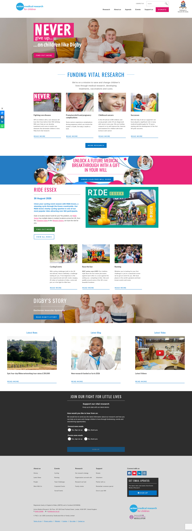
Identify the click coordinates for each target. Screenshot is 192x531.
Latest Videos (141, 373)
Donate (162, 9)
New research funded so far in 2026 (85, 373)
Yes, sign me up (77, 439)
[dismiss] (2, 108)
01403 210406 (39, 511)
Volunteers (99, 477)
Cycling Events (56, 267)
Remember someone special (104, 486)
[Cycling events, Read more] (63, 253)
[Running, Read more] (128, 253)
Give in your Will (101, 490)
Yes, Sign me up (77, 430)
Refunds (57, 521)
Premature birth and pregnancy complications (78, 116)
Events (138, 9)
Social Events (58, 490)
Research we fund (80, 482)
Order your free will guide (96, 179)
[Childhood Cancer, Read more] (112, 102)
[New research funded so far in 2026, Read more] (96, 353)
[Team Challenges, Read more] (96, 253)
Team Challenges (59, 482)
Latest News (37, 477)
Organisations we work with (83, 477)
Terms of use (38, 521)
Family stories (79, 486)
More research (96, 145)
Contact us (140, 3)
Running (118, 267)
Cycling (56, 473)
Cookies (64, 521)
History (36, 473)
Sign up (143, 493)
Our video (73, 521)
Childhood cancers (106, 115)
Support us (149, 9)
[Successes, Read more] (144, 102)
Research (106, 9)
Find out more (44, 55)
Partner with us (100, 482)
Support (99, 468)
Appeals (128, 9)
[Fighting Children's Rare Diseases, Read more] (47, 102)
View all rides (44, 237)
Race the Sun (87, 267)
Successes (135, 115)
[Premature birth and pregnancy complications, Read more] (80, 102)
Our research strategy (81, 473)
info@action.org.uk (53, 511)
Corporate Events (59, 486)
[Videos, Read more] (160, 353)
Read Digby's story (46, 317)
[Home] (29, 7)
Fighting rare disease (42, 115)
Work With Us (38, 486)
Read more (47, 136)
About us (117, 9)
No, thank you (93, 430)
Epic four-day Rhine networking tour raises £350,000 (28, 373)
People (36, 482)
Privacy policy (48, 521)
